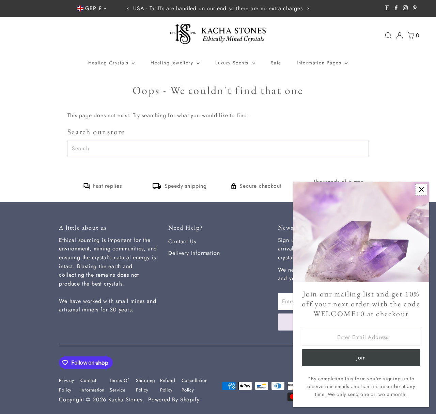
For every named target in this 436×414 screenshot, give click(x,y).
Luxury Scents (232, 62)
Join (361, 358)
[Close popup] (421, 190)
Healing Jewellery (173, 62)
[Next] (308, 8)
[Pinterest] (414, 8)
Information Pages (320, 62)
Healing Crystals (109, 62)
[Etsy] (387, 8)
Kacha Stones (125, 399)
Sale (276, 62)
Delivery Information (194, 253)
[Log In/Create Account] (399, 35)
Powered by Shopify (173, 399)
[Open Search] (388, 35)
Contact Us (182, 241)
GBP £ (93, 8)
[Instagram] (405, 8)
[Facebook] (396, 8)
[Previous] (128, 8)
